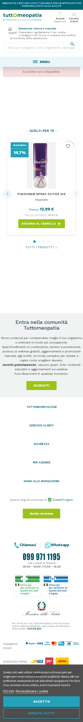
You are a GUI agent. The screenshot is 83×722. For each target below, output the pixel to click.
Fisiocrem (41, 199)
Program (67, 499)
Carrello (74, 17)
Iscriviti (41, 385)
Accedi (60, 17)
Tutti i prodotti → (42, 247)
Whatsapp (60, 545)
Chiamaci (28, 545)
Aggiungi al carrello (41, 223)
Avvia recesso (41, 513)
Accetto (41, 701)
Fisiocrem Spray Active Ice (41, 194)
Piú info (8, 691)
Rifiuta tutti (42, 713)
